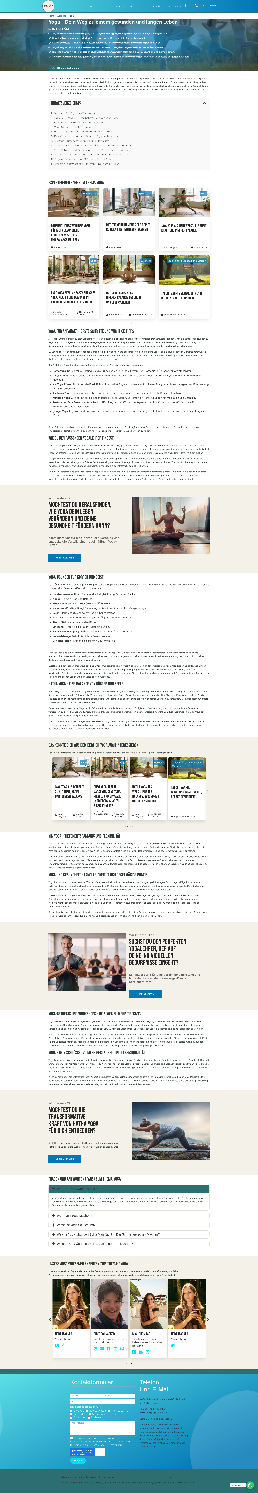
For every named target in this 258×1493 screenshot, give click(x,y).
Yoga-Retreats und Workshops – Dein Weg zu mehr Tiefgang (91, 150)
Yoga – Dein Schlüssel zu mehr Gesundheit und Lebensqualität (93, 154)
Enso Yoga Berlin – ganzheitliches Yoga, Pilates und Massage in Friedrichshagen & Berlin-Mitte (73, 298)
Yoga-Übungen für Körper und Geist (76, 127)
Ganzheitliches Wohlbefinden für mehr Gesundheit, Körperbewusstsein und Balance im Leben (70, 233)
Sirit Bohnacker (104, 1334)
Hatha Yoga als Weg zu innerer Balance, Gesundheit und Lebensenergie (125, 298)
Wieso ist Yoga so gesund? (76, 1225)
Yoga (204, 193)
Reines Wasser (98, 1410)
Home (51, 15)
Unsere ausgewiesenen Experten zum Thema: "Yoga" (87, 163)
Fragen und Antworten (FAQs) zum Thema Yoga (83, 159)
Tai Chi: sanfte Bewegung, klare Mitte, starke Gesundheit (182, 296)
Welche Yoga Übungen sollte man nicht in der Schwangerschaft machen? (108, 1234)
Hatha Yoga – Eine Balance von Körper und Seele (83, 131)
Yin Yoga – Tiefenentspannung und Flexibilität (81, 140)
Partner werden (174, 6)
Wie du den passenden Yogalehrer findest (79, 122)
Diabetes (96, 1417)
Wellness (61, 15)
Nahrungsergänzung (104, 1414)
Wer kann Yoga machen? (74, 1215)
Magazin (120, 6)
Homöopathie (119, 1410)
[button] (204, 103)
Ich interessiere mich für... (85, 1406)
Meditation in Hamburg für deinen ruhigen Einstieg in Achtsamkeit (128, 227)
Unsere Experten (138, 6)
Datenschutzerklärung (73, 1477)
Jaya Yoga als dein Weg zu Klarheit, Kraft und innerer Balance (184, 228)
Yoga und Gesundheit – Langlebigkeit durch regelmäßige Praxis (93, 145)
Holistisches (89, 193)
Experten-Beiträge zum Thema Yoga (75, 113)
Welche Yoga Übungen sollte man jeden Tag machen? (95, 1243)
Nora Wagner (63, 1334)
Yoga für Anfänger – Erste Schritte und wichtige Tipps (86, 117)
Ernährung (79, 1417)
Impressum (91, 1477)
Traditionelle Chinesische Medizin (187, 260)
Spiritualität (145, 193)
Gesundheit (80, 1414)
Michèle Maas (141, 1334)
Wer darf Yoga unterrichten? (77, 1188)
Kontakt (156, 6)
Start (89, 6)
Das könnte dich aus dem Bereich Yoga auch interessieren (89, 136)
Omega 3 (79, 1410)
